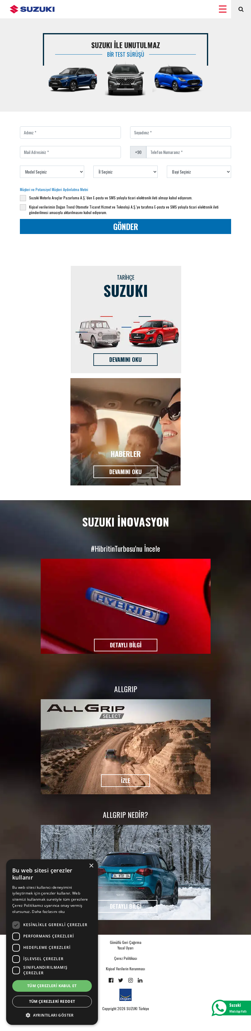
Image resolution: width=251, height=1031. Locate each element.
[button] (52, 1015)
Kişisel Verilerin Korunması (125, 968)
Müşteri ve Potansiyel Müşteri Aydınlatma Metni (54, 189)
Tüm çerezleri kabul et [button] (52, 985)
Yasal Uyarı (125, 947)
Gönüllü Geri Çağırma (125, 942)
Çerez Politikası (125, 958)
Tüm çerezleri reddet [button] (52, 1001)
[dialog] (52, 942)
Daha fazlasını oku (48, 911)
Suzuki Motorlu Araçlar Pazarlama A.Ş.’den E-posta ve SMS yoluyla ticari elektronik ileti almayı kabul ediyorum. (111, 197)
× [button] (91, 866)
